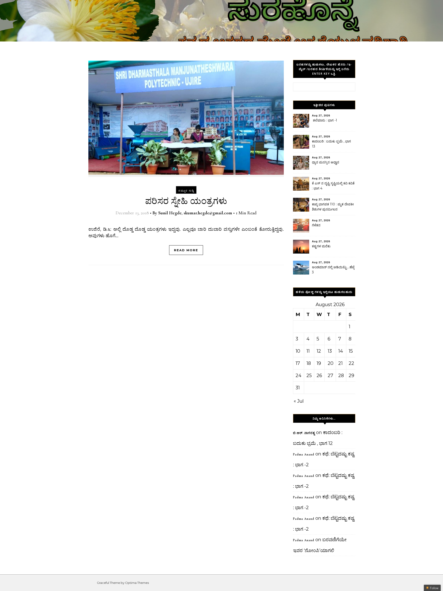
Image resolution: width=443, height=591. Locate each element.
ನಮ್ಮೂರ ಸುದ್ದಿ (186, 190)
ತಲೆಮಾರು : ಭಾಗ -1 (324, 120)
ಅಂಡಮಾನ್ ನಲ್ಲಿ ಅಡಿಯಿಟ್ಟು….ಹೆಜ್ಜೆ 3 (333, 269)
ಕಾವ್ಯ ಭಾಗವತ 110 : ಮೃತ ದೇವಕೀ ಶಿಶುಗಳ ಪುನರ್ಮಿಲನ (333, 206)
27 (330, 375)
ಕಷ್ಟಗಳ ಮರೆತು (321, 246)
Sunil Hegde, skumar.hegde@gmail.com (195, 213)
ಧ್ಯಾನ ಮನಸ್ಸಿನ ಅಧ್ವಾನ (325, 162)
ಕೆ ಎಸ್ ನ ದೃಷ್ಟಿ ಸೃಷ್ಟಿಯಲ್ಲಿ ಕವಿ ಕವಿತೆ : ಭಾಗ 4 (333, 185)
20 (330, 363)
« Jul (299, 401)
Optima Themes (137, 583)
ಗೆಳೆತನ (316, 225)
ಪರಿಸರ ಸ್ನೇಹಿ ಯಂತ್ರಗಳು (186, 201)
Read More (186, 250)
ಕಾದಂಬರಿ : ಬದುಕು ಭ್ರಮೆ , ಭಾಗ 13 (331, 143)
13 (330, 351)
